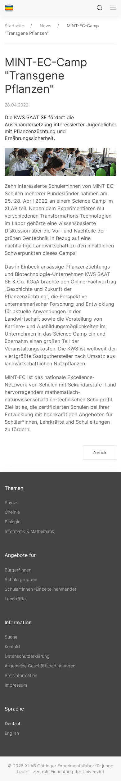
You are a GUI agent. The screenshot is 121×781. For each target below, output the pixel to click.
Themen (14, 488)
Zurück (99, 452)
